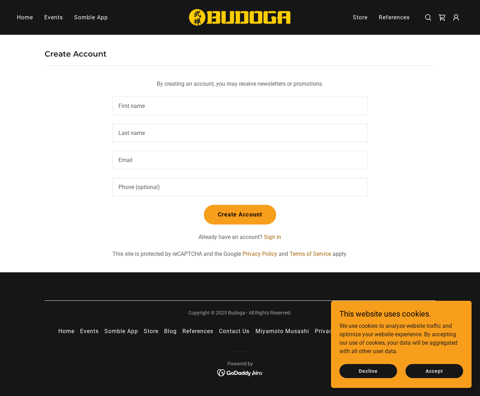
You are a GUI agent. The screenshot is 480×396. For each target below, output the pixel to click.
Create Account (240, 214)
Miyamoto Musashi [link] (282, 331)
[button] (456, 18)
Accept (434, 371)
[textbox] (239, 106)
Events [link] (53, 17)
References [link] (394, 17)
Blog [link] (170, 331)
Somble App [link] (91, 17)
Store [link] (360, 17)
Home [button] (66, 331)
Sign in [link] (272, 237)
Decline (368, 371)
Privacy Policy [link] (259, 254)
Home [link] (25, 17)
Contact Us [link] (234, 331)
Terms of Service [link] (310, 254)
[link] (240, 17)
